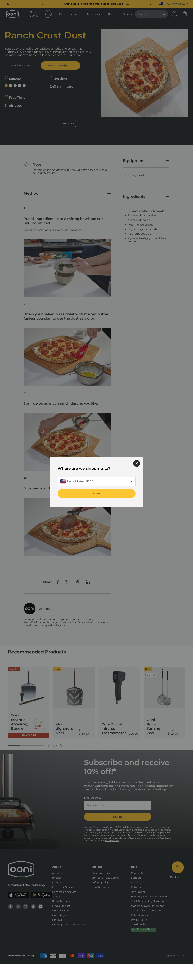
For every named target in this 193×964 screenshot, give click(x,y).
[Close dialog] (136, 463)
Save (96, 493)
